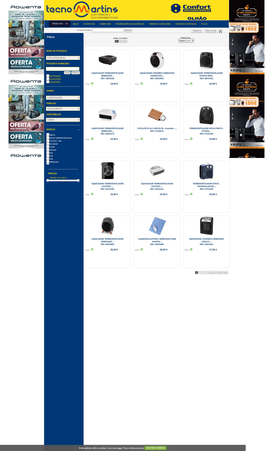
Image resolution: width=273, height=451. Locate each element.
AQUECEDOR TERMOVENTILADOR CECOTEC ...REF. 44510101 (157, 186)
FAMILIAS (51, 103)
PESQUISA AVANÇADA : (58, 64)
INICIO (76, 24)
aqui (120, 448)
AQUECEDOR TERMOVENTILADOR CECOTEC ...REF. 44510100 (107, 186)
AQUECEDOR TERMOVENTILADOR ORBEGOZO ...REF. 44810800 (107, 241)
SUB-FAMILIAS (53, 114)
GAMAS (50, 91)
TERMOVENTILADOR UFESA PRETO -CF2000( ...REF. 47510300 (206, 131)
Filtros (51, 37)
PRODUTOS (58, 24)
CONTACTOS (89, 24)
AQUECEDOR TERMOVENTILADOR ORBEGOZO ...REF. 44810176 (107, 131)
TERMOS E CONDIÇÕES (160, 24)
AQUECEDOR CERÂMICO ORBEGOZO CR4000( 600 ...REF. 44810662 (157, 76)
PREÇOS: (52, 174)
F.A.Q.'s (204, 24)
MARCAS (50, 129)
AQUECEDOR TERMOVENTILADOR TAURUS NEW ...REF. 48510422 (207, 76)
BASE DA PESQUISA (56, 51)
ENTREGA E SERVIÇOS (186, 24)
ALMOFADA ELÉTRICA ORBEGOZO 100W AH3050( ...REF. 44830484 (157, 241)
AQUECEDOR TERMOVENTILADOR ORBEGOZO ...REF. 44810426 (107, 76)
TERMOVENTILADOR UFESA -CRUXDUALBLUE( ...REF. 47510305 (206, 186)
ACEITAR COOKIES (155, 448)
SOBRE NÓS (105, 24)
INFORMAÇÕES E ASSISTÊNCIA (130, 24)
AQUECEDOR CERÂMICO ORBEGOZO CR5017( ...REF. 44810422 (206, 241)
